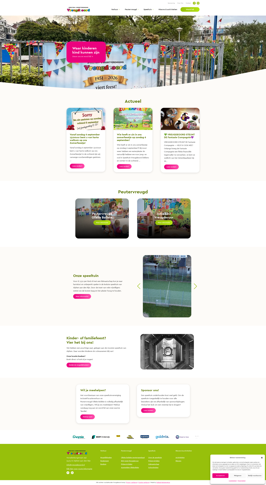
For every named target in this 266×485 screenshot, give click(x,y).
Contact (188, 3)
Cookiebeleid (233, 480)
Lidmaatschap (153, 464)
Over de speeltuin (155, 457)
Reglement (104, 461)
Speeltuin (148, 9)
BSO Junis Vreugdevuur (130, 461)
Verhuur (114, 9)
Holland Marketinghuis (163, 482)
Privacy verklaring (131, 482)
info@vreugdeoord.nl (75, 465)
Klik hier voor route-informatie (79, 469)
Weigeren (237, 475)
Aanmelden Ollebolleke (130, 467)
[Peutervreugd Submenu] (138, 9)
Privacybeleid (241, 480)
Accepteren (220, 475)
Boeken (103, 464)
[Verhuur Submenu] (119, 9)
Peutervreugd (131, 9)
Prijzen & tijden (126, 464)
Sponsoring (171, 3)
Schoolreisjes (153, 467)
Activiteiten (180, 457)
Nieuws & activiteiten (168, 9)
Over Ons (180, 3)
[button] (262, 458)
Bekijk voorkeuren (254, 475)
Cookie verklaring (144, 482)
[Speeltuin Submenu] (153, 9)
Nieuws (178, 461)
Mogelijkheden (106, 457)
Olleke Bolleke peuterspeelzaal (133, 457)
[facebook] (194, 3)
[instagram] (198, 3)
